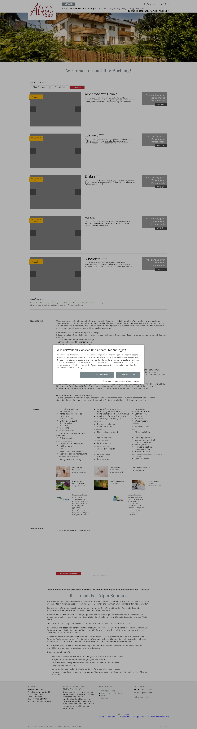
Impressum (136, 381)
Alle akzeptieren (128, 375)
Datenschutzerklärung (123, 381)
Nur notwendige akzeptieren (97, 375)
